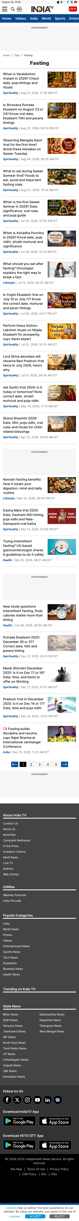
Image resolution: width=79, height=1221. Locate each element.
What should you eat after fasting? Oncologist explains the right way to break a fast (23, 270)
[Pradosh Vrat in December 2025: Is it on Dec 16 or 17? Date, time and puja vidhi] (62, 705)
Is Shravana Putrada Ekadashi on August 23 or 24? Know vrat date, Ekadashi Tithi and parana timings (23, 114)
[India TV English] (42, 9)
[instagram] (27, 1100)
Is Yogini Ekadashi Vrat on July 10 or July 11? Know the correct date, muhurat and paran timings (23, 301)
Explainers (10, 963)
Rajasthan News (50, 1020)
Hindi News (10, 857)
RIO (44, 1174)
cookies (14, 1216)
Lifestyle (9, 282)
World (46, 18)
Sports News (11, 951)
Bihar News (10, 1014)
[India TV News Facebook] (67, 2)
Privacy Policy (59, 1169)
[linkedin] (48, 1100)
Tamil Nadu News (14, 1048)
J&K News (10, 1071)
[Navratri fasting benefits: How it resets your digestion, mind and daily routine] (62, 485)
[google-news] (58, 1100)
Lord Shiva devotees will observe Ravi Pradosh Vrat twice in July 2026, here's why (23, 363)
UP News (9, 1054)
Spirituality (10, 92)
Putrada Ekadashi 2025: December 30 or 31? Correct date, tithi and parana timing (21, 644)
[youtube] (37, 1100)
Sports (60, 18)
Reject (59, 1216)
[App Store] (55, 1121)
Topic (17, 55)
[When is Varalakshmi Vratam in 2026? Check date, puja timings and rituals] (62, 80)
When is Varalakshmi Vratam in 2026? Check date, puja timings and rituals (21, 80)
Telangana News (51, 1025)
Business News (13, 968)
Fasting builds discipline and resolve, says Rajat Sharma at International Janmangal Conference (22, 738)
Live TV (8, 863)
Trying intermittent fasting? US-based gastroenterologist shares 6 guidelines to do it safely (23, 547)
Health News (11, 974)
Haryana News (12, 1025)
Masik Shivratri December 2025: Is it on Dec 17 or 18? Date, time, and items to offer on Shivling (24, 674)
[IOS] (58, 2)
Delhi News (10, 1020)
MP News (9, 1037)
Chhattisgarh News (15, 1059)
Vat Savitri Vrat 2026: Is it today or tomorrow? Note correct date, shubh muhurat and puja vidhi (22, 394)
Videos (20, 18)
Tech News (10, 957)
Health (7, 560)
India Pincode (12, 900)
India (34, 18)
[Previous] (14, 764)
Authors (8, 868)
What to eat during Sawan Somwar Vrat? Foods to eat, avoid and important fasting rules (23, 177)
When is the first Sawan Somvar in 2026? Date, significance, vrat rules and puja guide (21, 208)
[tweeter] (17, 1100)
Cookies (11, 1207)
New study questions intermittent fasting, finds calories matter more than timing (23, 613)
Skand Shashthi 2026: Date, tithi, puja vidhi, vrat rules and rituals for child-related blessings (23, 425)
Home (6, 18)
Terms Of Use (36, 1169)
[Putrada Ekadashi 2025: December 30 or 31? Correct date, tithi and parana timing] (62, 643)
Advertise (9, 834)
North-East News (14, 1042)
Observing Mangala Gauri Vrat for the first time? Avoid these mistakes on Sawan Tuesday (22, 146)
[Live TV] (73, 9)
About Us (9, 829)
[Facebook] (7, 1100)
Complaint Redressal (16, 840)
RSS (54, 1174)
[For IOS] (55, 1145)
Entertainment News (16, 946)
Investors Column (14, 851)
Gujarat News (12, 1065)
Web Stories (11, 874)
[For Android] (19, 1145)
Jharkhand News (14, 1031)
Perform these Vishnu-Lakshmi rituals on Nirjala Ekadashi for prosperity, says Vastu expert (22, 332)
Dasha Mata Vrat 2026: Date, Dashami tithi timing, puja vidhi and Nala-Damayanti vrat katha (23, 517)
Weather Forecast (14, 895)
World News (11, 929)
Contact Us (10, 823)
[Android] (62, 2)
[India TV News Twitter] (71, 2)
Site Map (16, 1169)
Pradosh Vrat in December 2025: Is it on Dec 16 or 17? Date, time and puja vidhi (24, 703)
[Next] (64, 764)
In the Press (11, 846)
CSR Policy (29, 1174)
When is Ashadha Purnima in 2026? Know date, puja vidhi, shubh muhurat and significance (23, 239)
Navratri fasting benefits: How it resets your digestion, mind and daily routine (22, 486)
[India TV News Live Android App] (19, 1121)
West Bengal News (52, 1031)
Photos (7, 934)
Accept (35, 1216)
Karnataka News (14, 1076)
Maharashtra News (52, 1014)
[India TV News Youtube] (75, 2)
